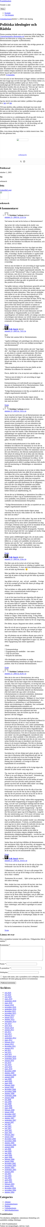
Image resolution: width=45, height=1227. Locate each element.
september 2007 (10, 1120)
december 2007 (10, 1114)
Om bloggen (9, 15)
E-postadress (5, 968)
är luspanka (10, 75)
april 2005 (8, 1180)
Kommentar (5, 945)
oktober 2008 (9, 1093)
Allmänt (7, 1202)
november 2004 (10, 1190)
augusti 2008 (9, 1098)
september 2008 (10, 1095)
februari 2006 (9, 1159)
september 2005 (10, 1170)
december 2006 (10, 1139)
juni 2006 (8, 1151)
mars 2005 (8, 1182)
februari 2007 (9, 1135)
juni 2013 (8, 1034)
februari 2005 (9, 1184)
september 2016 (10, 1009)
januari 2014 (9, 1028)
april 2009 (8, 1081)
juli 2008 (8, 1100)
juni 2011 (8, 1052)
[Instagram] (24, 161)
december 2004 (10, 1188)
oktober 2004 (9, 1192)
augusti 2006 (9, 1147)
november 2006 (10, 1141)
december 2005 (10, 1163)
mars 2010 (8, 1069)
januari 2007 (9, 1137)
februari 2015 (9, 1015)
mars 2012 (8, 1040)
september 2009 (10, 1075)
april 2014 (8, 1026)
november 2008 (10, 1091)
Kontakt (7, 13)
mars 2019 (8, 999)
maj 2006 (8, 1153)
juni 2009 (8, 1079)
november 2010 (10, 1056)
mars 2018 (8, 1003)
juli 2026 (8, 993)
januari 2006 (9, 1161)
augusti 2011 (9, 1048)
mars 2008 (8, 1108)
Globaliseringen (6, 19)
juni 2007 (8, 1126)
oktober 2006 (9, 1143)
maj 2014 (8, 1023)
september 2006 (10, 1145)
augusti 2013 (9, 1030)
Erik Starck (13, 329)
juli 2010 (8, 1063)
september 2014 (10, 1021)
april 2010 (8, 1067)
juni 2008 (8, 1102)
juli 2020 (8, 995)
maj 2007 (8, 1128)
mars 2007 (8, 1133)
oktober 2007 (9, 1118)
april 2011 (8, 1054)
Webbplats (4, 972)
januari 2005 (9, 1186)
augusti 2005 (9, 1172)
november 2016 (10, 1007)
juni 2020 (8, 997)
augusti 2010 (9, 1061)
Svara (7, 325)
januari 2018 (9, 1005)
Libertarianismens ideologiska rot (12, 36)
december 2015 (10, 1011)
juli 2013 (8, 1032)
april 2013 (8, 1036)
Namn (3, 964)
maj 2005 (8, 1178)
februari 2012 (9, 1042)
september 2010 (10, 1058)
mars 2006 (8, 1157)
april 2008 (8, 1106)
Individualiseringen (12, 1210)
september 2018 (10, 1001)
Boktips (7, 1206)
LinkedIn (3, 190)
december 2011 (10, 1046)
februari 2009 (9, 1085)
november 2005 (10, 1165)
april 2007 (8, 1130)
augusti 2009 (9, 1077)
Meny (3, 9)
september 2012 (10, 1038)
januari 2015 (9, 1017)
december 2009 (10, 1071)
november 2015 (10, 1013)
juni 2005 (8, 1176)
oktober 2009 (9, 1073)
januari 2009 (9, 1087)
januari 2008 (9, 1112)
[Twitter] (21, 161)
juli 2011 (8, 1050)
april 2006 (8, 1155)
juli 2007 (8, 1124)
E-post (9, 190)
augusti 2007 (9, 1122)
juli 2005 (8, 1174)
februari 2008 (9, 1110)
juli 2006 (8, 1149)
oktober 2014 (9, 1019)
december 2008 (10, 1089)
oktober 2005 (9, 1167)
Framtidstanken (5, 1)
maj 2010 (8, 1065)
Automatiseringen (11, 1204)
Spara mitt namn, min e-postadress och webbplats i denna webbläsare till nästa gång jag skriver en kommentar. (22, 978)
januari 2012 (9, 1044)
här (5, 103)
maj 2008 (8, 1104)
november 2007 (10, 1116)
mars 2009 (8, 1083)
